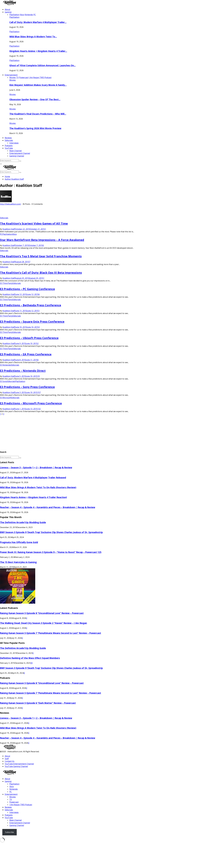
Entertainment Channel (19, 153)
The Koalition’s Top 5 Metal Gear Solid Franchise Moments (41, 256)
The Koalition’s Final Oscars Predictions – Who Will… (37, 113)
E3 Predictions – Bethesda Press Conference (30, 305)
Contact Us (9, 761)
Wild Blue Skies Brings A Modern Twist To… (33, 36)
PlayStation (14, 17)
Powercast (14, 802)
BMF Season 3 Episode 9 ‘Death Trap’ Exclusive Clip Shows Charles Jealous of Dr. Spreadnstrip (51, 532)
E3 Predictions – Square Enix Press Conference (32, 321)
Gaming (8, 12)
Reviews (8, 137)
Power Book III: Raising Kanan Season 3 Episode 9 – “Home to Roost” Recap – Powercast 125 (50, 552)
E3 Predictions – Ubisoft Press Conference (29, 338)
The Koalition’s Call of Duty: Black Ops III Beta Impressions (41, 272)
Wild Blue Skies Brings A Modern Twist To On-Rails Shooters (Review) (38, 487)
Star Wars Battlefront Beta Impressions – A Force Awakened (42, 240)
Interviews (14, 143)
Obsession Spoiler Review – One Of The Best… (34, 99)
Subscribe (9, 832)
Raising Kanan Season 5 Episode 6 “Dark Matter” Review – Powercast (38, 702)
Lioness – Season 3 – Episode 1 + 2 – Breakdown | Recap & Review (36, 467)
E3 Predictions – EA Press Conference (25, 354)
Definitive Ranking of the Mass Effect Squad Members (30, 658)
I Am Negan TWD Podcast (20, 804)
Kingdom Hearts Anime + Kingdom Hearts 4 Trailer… (38, 51)
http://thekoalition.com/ (10, 204)
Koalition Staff (17, 179)
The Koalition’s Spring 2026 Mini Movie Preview (35, 128)
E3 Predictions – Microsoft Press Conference (31, 403)
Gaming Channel (16, 156)
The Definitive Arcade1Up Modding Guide (23, 522)
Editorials (9, 140)
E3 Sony (3, 381)
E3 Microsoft (5, 397)
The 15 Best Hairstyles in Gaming (18, 562)
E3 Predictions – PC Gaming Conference (27, 289)
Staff (7, 758)
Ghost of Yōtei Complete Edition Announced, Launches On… (42, 65)
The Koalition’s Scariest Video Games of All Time (34, 223)
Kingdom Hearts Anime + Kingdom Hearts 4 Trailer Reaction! (33, 497)
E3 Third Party (6, 283)
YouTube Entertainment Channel (19, 763)
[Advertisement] (43, 210)
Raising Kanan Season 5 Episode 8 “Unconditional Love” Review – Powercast (42, 613)
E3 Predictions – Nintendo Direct (23, 371)
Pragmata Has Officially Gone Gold (19, 542)
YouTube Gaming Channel (16, 766)
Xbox (14, 234)
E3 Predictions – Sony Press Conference (27, 387)
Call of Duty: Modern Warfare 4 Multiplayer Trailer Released (33, 477)
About (7, 9)
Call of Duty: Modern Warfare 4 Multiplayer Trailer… (37, 22)
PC (1, 234)
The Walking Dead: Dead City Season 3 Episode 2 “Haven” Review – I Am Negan (43, 623)
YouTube (9, 148)
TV (10, 799)
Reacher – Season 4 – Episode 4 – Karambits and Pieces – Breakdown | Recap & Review (47, 507)
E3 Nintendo (5, 365)
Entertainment (11, 75)
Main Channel (15, 150)
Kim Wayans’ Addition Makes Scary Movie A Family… (38, 84)
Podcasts (9, 145)
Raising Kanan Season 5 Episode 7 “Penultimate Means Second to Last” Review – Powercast (50, 633)
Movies (12, 80)
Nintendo (13, 789)
